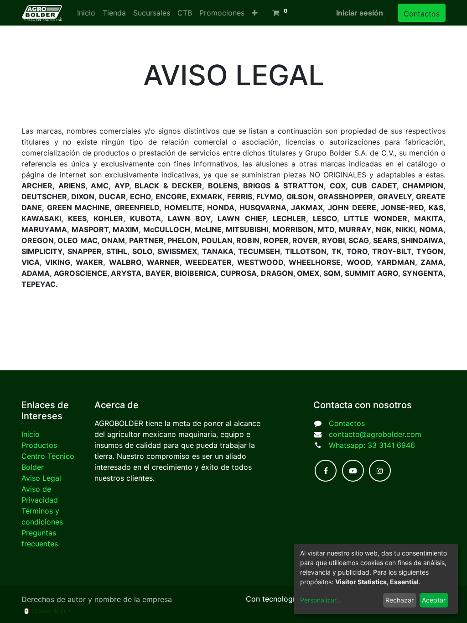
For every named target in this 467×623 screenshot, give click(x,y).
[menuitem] (86, 13)
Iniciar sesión (359, 12)
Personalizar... (321, 600)
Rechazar (399, 600)
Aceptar (434, 600)
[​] (326, 471)
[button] (254, 13)
